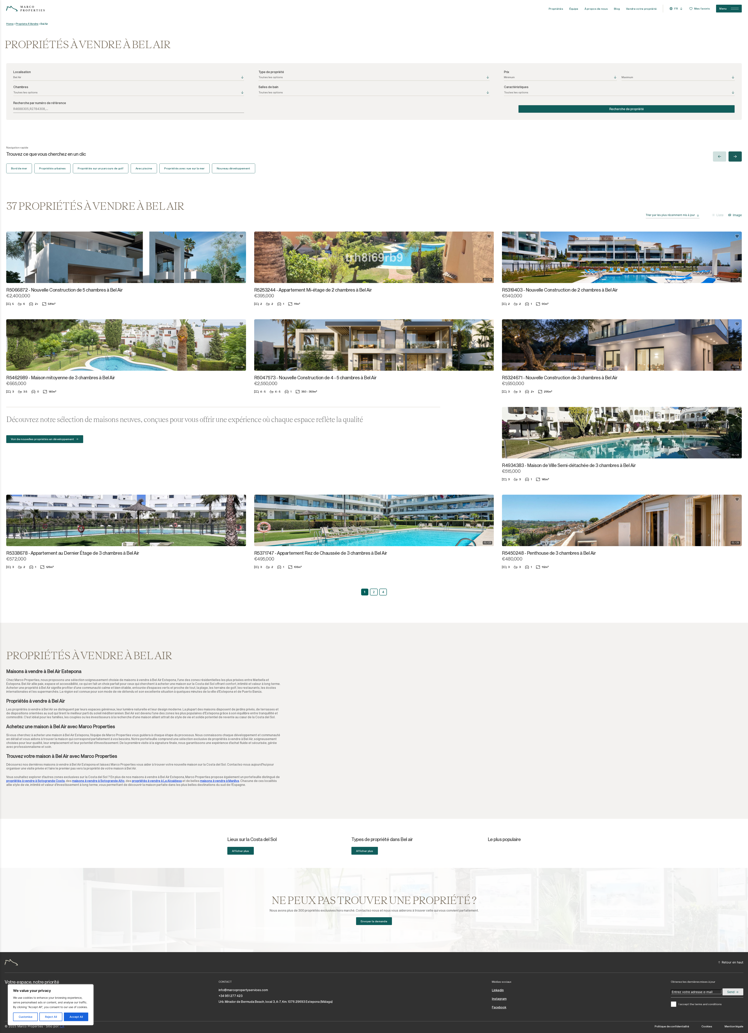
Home (9, 23)
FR (676, 8)
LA (62, 1026)
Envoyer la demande (374, 921)
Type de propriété (271, 72)
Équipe (573, 8)
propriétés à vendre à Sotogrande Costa (35, 781)
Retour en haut (732, 962)
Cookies (706, 1026)
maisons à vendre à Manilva (219, 781)
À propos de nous (596, 8)
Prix (506, 72)
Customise (25, 1016)
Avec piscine (144, 168)
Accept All (76, 1016)
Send (731, 992)
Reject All (51, 1016)
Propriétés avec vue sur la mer (184, 168)
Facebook (499, 1007)
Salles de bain (268, 87)
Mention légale (734, 1026)
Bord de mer (19, 168)
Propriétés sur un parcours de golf (100, 168)
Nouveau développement (233, 168)
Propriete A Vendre (27, 23)
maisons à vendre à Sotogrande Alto (98, 781)
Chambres (20, 87)
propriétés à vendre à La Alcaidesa (157, 781)
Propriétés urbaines (52, 168)
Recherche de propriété (626, 109)
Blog (617, 8)
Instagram (499, 999)
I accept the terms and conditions (700, 1004)
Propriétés (556, 8)
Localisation (22, 72)
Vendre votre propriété (641, 8)
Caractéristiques (516, 87)
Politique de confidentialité (672, 1026)
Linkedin (498, 990)
